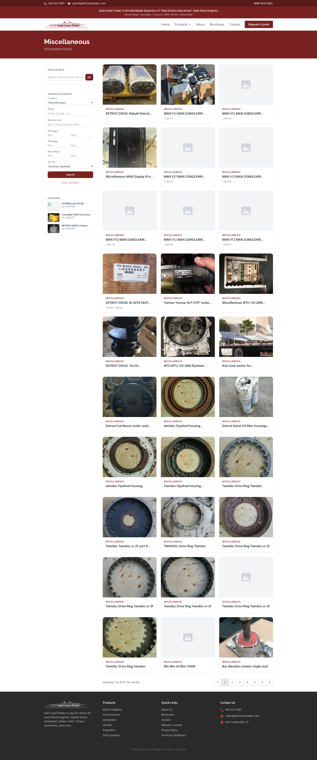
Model (51, 109)
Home (165, 24)
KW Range (53, 141)
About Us (167, 709)
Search (70, 174)
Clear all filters (70, 182)
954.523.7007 (56, 3)
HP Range (53, 131)
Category (52, 98)
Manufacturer (55, 120)
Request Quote (258, 24)
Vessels (107, 725)
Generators (109, 720)
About (200, 24)
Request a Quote (171, 725)
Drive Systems (111, 735)
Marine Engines (112, 709)
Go (89, 77)
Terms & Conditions (173, 735)
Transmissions (112, 714)
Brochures (217, 24)
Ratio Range (54, 151)
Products (181, 24)
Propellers (109, 730)
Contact (234, 24)
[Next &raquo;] (269, 682)
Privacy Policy (169, 730)
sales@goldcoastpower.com (88, 3)
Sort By (51, 161)
